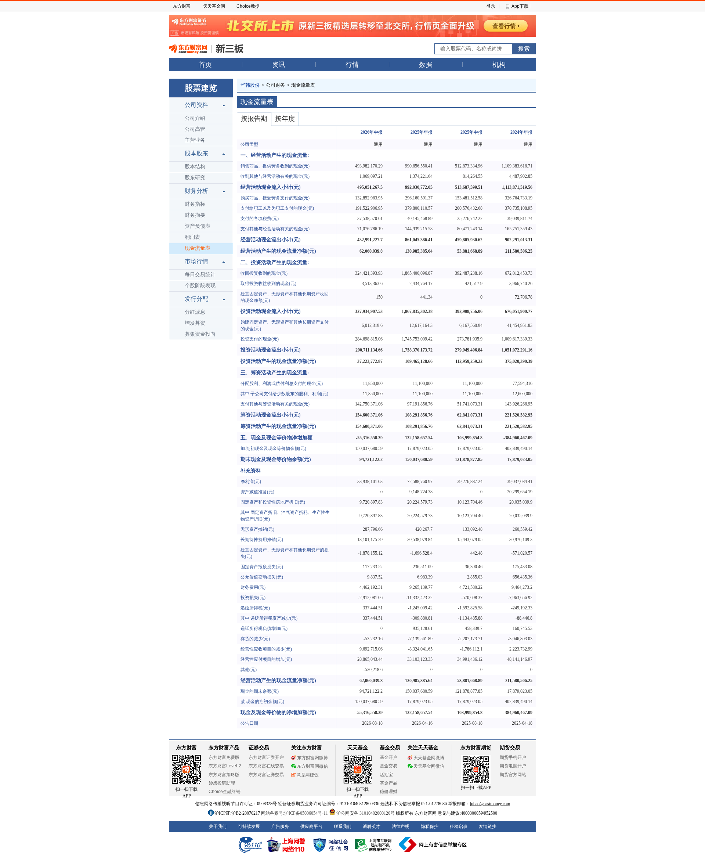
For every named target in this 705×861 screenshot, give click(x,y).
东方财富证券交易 (266, 774)
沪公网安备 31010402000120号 (365, 813)
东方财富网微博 (312, 757)
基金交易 (388, 765)
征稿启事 (458, 826)
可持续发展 (249, 826)
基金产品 (388, 783)
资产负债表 (197, 226)
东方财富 (182, 6)
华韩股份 (250, 85)
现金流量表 (197, 248)
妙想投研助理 (222, 783)
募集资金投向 (200, 334)
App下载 (519, 6)
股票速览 (201, 88)
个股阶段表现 (200, 285)
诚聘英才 (371, 826)
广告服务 (280, 826)
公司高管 (195, 129)
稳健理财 (388, 791)
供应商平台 (311, 826)
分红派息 (195, 312)
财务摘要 (195, 215)
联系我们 (342, 826)
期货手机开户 (513, 757)
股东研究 (195, 177)
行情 (352, 64)
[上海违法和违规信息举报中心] (374, 844)
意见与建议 (308, 775)
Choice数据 (248, 6)
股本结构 (195, 166)
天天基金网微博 (428, 757)
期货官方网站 (513, 774)
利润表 (192, 237)
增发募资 (195, 323)
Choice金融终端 (225, 791)
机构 (499, 64)
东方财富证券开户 (266, 757)
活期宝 (386, 774)
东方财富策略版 (224, 774)
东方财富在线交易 (266, 765)
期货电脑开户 (513, 765)
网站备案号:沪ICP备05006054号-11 (295, 813)
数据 (425, 64)
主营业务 (195, 140)
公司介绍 (195, 118)
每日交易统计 (200, 274)
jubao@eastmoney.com (490, 803)
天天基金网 (214, 6)
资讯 (278, 64)
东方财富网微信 (312, 766)
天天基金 (357, 747)
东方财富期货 (475, 747)
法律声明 (400, 826)
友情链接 (487, 826)
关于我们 (218, 826)
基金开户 (388, 757)
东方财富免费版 (224, 757)
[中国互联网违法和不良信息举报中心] (433, 844)
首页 (205, 64)
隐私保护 (429, 826)
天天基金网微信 (428, 766)
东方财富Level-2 (225, 765)
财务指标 (195, 204)
